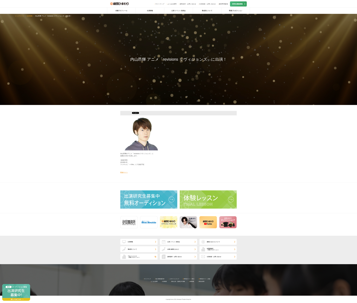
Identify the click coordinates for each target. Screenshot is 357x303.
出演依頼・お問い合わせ (207, 4)
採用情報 (192, 281)
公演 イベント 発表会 (178, 10)
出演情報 (150, 10)
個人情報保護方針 (160, 278)
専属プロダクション (235, 10)
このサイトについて (174, 278)
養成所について (207, 10)
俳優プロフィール (121, 10)
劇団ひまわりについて (213, 242)
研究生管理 (201, 281)
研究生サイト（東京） (189, 278)
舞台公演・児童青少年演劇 (178, 281)
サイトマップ (159, 4)
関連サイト (124, 172)
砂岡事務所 (213, 249)
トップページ (19, 16)
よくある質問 (172, 4)
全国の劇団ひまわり (173, 249)
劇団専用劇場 (223, 4)
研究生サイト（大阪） (205, 278)
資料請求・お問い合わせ (188, 4)
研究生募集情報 (237, 4)
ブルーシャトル (134, 256)
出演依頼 (164, 281)
